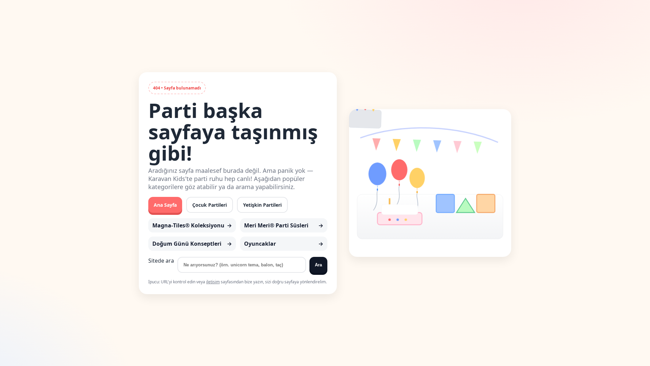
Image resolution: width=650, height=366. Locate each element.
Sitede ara (161, 260)
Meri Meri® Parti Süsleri (276, 225)
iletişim (213, 282)
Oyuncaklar (260, 243)
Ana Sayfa (165, 205)
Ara (318, 264)
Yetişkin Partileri (262, 205)
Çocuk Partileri (209, 205)
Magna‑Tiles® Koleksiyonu (188, 225)
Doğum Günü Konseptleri (186, 243)
